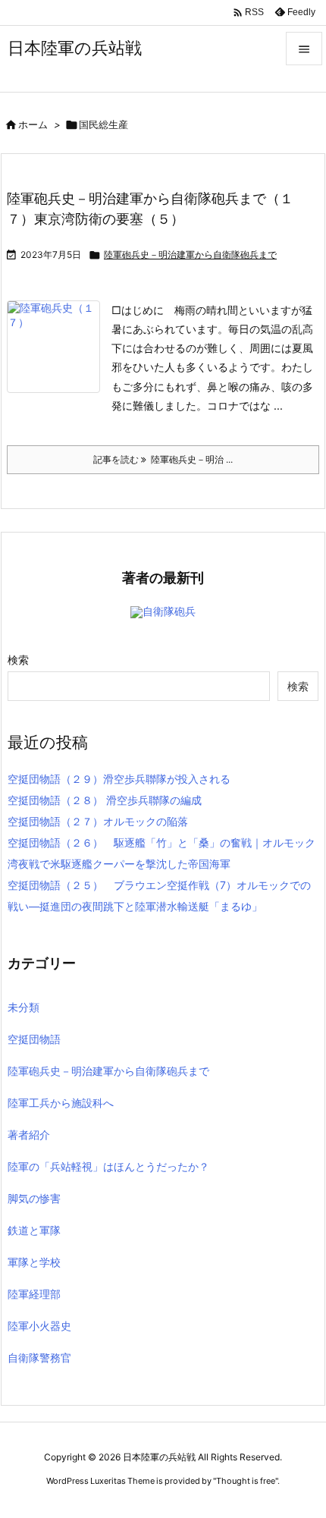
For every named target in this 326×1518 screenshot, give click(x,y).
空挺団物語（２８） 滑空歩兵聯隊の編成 (105, 800)
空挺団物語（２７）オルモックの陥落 (98, 821)
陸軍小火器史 (39, 1325)
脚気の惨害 (34, 1198)
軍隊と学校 (34, 1262)
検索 (18, 659)
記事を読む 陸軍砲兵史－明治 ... (163, 459)
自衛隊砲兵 (169, 611)
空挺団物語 (34, 1038)
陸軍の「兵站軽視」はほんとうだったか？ (108, 1166)
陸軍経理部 (34, 1293)
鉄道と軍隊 (34, 1230)
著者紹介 (29, 1134)
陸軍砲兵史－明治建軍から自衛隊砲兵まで (190, 254)
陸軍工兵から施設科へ (61, 1102)
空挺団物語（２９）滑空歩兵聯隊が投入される (119, 778)
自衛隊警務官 (39, 1357)
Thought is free (245, 1481)
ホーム (33, 124)
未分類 (23, 1007)
